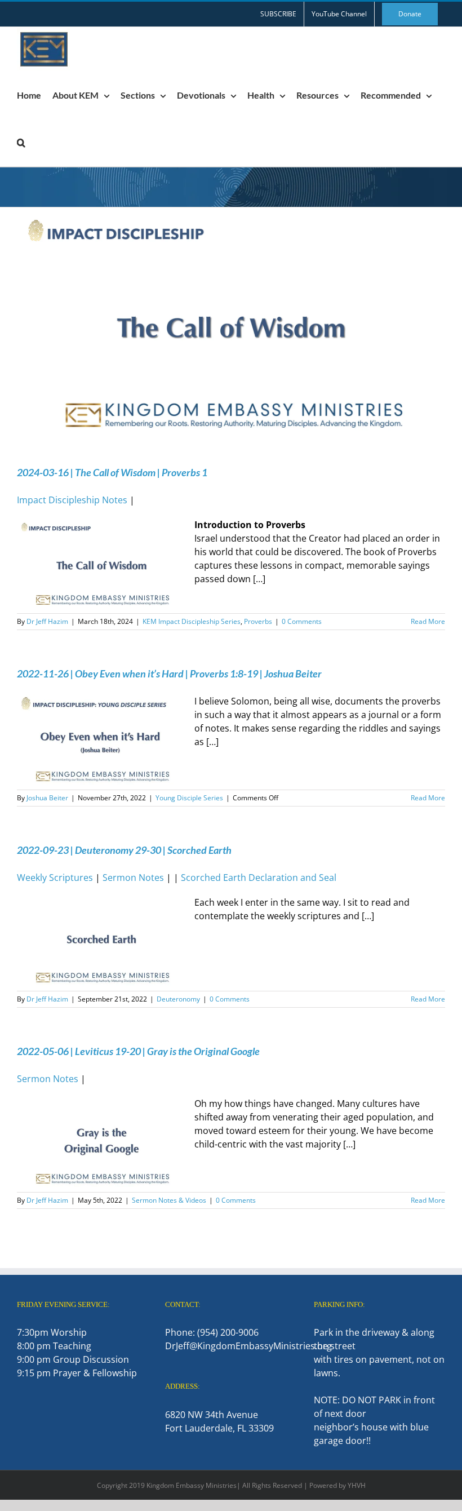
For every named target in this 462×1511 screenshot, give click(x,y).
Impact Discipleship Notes (72, 500)
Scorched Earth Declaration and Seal (258, 877)
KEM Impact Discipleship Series (192, 621)
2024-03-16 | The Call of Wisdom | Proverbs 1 (112, 472)
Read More (428, 621)
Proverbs (258, 621)
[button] (21, 142)
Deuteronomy (178, 999)
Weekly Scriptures (55, 877)
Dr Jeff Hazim (47, 621)
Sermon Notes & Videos (169, 1200)
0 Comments (302, 621)
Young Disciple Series (189, 798)
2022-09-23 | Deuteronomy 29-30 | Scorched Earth (124, 850)
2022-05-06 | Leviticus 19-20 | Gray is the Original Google (138, 1051)
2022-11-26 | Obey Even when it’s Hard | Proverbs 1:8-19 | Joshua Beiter (169, 673)
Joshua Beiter (47, 798)
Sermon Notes (133, 877)
